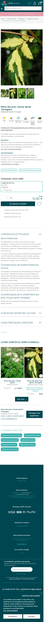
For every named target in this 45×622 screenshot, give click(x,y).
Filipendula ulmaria (32, 19)
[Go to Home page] (10, 3)
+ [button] (11, 198)
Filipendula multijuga (10, 449)
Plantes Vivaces (11, 19)
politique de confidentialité (15, 578)
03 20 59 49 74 (26, 493)
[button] (30, 3)
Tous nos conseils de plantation (11, 149)
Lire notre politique (10, 611)
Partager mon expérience (34, 414)
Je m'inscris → (21, 574)
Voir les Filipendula (9, 170)
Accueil (3, 19)
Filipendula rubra (27, 440)
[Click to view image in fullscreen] (22, 57)
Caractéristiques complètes (10, 164)
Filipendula (21, 19)
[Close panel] (42, 593)
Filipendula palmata (32, 435)
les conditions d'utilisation (28, 578)
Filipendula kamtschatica (11, 435)
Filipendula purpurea (10, 440)
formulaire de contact (23, 494)
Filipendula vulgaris (27, 445)
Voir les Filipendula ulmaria (30, 170)
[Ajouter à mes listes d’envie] (39, 203)
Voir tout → (21, 399)
